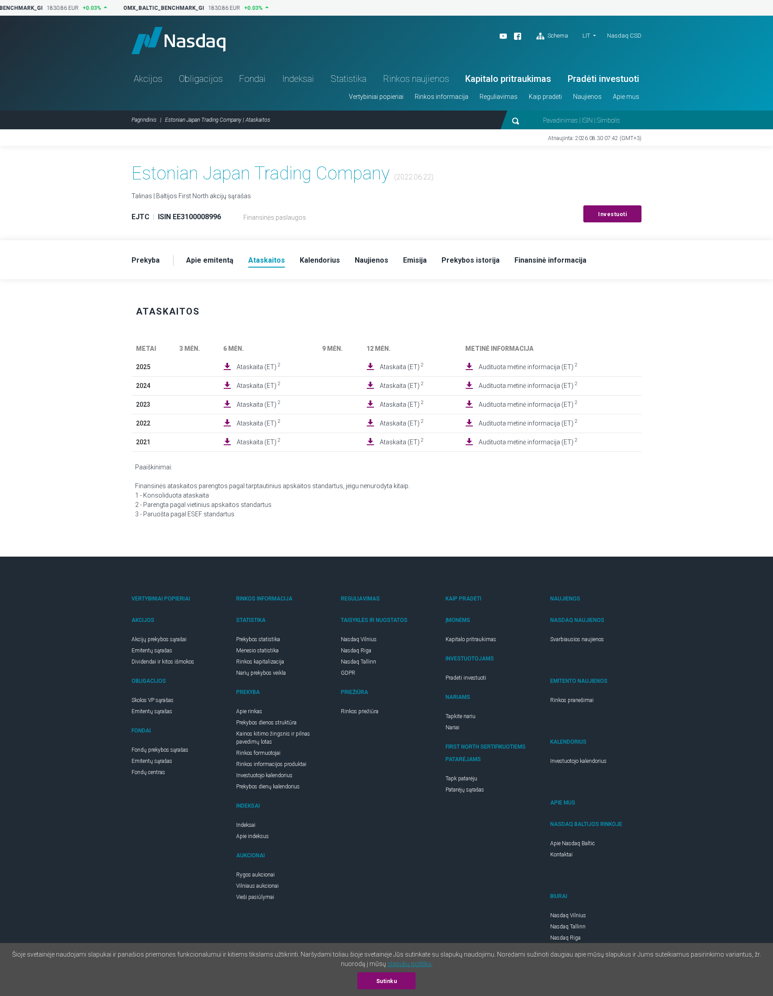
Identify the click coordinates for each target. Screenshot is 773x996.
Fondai (252, 78)
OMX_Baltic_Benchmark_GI (159, 8)
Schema (557, 35)
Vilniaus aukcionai (257, 886)
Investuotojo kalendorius (264, 775)
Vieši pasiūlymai (255, 897)
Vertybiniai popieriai (376, 96)
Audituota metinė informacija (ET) (528, 366)
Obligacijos (201, 78)
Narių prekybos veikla (261, 673)
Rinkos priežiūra (359, 711)
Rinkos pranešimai (572, 700)
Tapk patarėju (461, 778)
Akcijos (148, 78)
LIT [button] (586, 35)
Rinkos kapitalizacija (260, 662)
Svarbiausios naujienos (577, 639)
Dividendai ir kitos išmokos (163, 662)
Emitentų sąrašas (152, 650)
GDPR (348, 673)
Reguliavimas (499, 96)
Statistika (348, 78)
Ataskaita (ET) (258, 366)
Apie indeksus (252, 836)
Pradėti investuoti (603, 78)
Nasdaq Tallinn (358, 662)
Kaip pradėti (545, 96)
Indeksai (298, 78)
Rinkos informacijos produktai (271, 764)
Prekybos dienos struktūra (266, 722)
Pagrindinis (144, 120)
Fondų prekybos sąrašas (160, 750)
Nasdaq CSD (624, 35)
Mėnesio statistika (257, 650)
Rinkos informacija (441, 96)
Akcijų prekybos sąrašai (159, 639)
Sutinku (386, 981)
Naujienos (587, 96)
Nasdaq (178, 40)
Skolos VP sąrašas (153, 700)
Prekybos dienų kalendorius (268, 786)
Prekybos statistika (258, 639)
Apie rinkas (249, 711)
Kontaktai (561, 854)
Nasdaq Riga (356, 650)
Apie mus (626, 96)
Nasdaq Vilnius (359, 639)
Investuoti (612, 214)
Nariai (452, 727)
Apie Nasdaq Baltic (572, 843)
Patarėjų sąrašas (465, 790)
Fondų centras (148, 772)
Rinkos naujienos (416, 78)
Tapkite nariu (461, 716)
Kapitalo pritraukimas (508, 78)
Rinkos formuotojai (258, 753)
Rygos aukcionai (255, 875)
